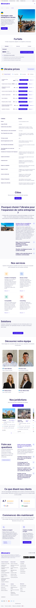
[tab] (25, 224)
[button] (27, 52)
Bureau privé (3, 587)
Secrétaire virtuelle (14, 572)
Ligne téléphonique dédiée (14, 571)
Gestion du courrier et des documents (15, 565)
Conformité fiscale (23, 565)
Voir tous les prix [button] (31, 69)
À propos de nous (12, 0)
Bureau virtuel (13, 561)
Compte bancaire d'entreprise (4, 565)
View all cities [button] (18, 198)
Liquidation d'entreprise (5, 581)
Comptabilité (22, 561)
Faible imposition (13, 585)
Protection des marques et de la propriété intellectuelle (5, 579)
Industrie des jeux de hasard (14, 588)
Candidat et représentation (5, 572)
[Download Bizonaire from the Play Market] (32, 557)
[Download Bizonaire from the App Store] (26, 557)
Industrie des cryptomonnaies (13, 593)
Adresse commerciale (14, 563)
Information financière (23, 568)
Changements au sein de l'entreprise (5, 568)
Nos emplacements (5, 0)
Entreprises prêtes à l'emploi (4, 576)
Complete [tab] (29, 46)
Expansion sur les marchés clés (15, 590)
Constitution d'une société (5, 563)
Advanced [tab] (18, 46)
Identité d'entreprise (14, 575)
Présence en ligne (13, 574)
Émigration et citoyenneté (15, 594)
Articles (18, 0)
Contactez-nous (22, 0)
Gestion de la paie (23, 566)
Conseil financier (22, 571)
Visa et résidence (4, 574)
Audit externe (22, 569)
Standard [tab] (6, 46)
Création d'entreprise (4, 561)
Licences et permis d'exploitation (4, 571)
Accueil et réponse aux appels (14, 568)
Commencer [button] (4, 28)
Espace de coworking (4, 585)
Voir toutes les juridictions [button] (18, 405)
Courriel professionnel (14, 577)
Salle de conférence (4, 590)
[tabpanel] (18, 54)
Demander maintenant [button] (5, 542)
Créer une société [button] (27, 542)
